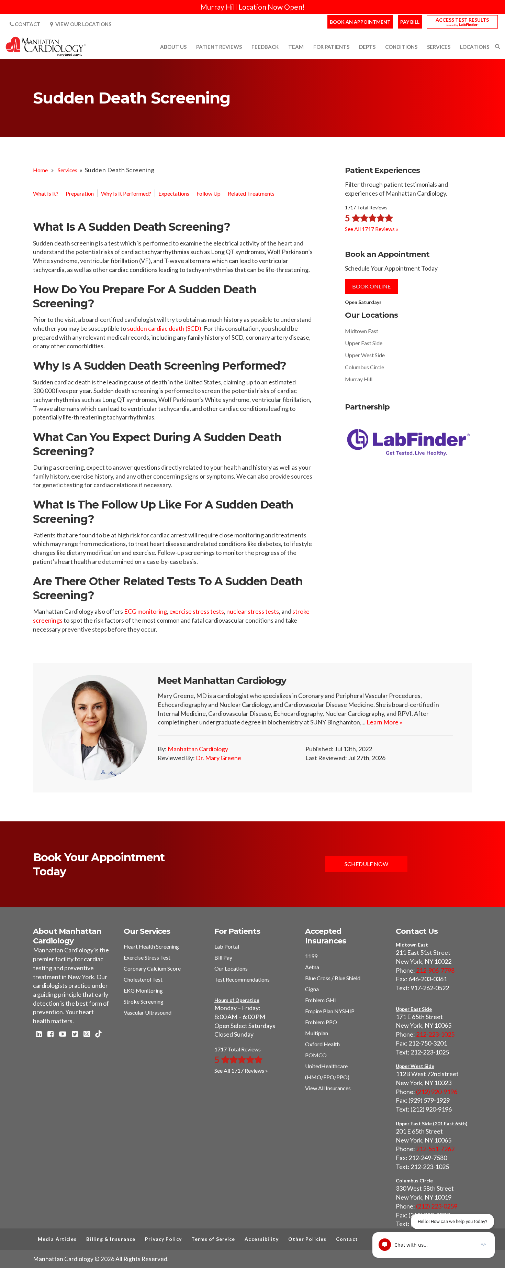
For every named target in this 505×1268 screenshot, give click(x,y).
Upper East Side (363, 343)
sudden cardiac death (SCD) (164, 328)
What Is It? (45, 193)
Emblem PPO (321, 1022)
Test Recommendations (242, 979)
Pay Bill (409, 22)
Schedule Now (366, 864)
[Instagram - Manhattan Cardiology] (86, 1034)
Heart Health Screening (151, 946)
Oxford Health (322, 1044)
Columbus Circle (364, 367)
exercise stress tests (196, 611)
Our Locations (231, 968)
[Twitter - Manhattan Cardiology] (75, 1034)
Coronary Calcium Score (152, 968)
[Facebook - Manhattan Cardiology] (50, 1034)
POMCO (316, 1055)
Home (40, 170)
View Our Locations (82, 24)
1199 (311, 956)
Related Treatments (251, 193)
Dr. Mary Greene (218, 758)
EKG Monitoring (143, 990)
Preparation (80, 193)
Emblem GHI (320, 1000)
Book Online (371, 286)
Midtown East (361, 331)
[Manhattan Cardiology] (46, 46)
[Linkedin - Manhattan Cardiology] (39, 1034)
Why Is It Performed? (126, 193)
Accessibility (261, 1239)
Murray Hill (358, 379)
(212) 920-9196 (436, 1091)
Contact (27, 24)
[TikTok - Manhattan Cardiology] (98, 1034)
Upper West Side (365, 355)
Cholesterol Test (143, 979)
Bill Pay (223, 957)
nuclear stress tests (252, 611)
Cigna (312, 989)
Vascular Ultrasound (147, 1012)
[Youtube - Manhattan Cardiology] (62, 1034)
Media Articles (57, 1239)
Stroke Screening (144, 1001)
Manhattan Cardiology (198, 749)
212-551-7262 (435, 1148)
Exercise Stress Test (147, 957)
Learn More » (384, 722)
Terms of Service (213, 1239)
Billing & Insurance (110, 1239)
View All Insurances (328, 1088)
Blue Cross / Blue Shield (332, 978)
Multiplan (316, 1033)
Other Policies (307, 1239)
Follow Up (209, 193)
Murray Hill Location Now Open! (252, 6)
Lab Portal (226, 946)
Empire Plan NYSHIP (330, 1011)
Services (67, 170)
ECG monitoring (145, 611)
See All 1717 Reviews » (372, 228)
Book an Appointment (360, 22)
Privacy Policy (163, 1239)
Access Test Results (462, 20)
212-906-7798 (435, 970)
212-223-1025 (435, 1034)
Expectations (173, 193)
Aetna (312, 967)
